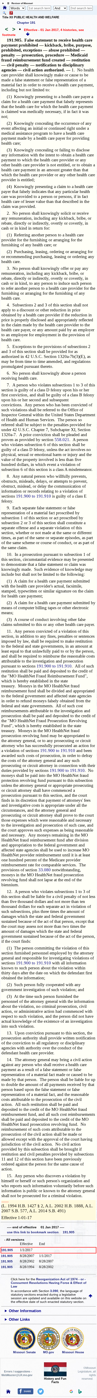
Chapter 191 (26, 22)
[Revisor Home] (8, 1392)
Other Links (19, 1319)
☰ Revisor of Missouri (19, 3)
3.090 (54, 1291)
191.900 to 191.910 (33, 496)
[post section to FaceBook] (25, 1393)
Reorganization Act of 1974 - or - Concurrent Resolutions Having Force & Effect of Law (48, 1282)
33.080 (44, 869)
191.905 (7, 1250)
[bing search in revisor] (80, 1392)
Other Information (25, 1311)
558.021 (62, 439)
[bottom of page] (28, 35)
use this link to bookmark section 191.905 (40, 1232)
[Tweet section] (40, 1393)
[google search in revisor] (71, 1392)
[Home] (5, 8)
